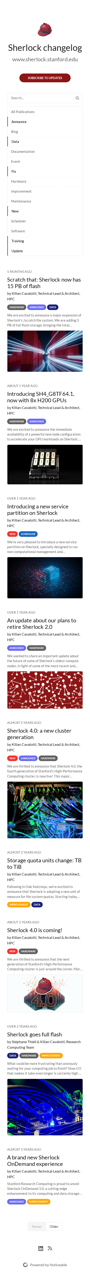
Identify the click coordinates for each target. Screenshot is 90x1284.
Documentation (23, 151)
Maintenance (21, 201)
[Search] (77, 98)
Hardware (18, 181)
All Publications (23, 112)
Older (54, 1226)
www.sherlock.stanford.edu (45, 59)
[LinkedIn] (43, 1248)
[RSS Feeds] (50, 1248)
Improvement (21, 191)
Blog (14, 131)
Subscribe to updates (45, 78)
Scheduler (18, 221)
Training (18, 241)
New (15, 211)
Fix (14, 171)
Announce (19, 122)
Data (15, 141)
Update (17, 251)
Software (18, 231)
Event (15, 161)
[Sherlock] (45, 30)
